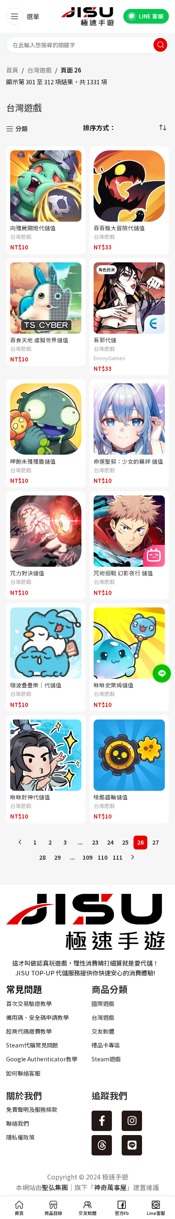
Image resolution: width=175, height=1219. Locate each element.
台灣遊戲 (39, 70)
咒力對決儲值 (27, 573)
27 (155, 842)
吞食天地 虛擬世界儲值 (39, 340)
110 (102, 857)
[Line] (132, 1145)
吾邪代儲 (105, 340)
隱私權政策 (20, 1137)
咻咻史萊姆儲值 (113, 685)
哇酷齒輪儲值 (111, 797)
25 (125, 842)
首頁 (12, 70)
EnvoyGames (109, 358)
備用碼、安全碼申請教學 (37, 1017)
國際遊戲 (103, 1003)
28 (42, 857)
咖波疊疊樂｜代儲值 (35, 685)
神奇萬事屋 (110, 1187)
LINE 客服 (151, 16)
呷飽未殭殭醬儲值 (33, 461)
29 (57, 857)
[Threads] (102, 1145)
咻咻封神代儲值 (30, 797)
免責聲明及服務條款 (31, 1109)
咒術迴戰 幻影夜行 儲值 (123, 573)
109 (87, 857)
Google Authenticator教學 (41, 1059)
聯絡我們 (17, 1123)
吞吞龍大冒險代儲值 (119, 228)
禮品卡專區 (106, 1045)
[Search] (160, 45)
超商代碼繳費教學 (29, 1031)
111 (117, 857)
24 (110, 842)
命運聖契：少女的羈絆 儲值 (128, 461)
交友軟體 (103, 1031)
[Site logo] (87, 15)
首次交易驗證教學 (29, 1003)
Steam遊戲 (106, 1059)
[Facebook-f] (102, 1121)
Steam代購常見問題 (32, 1045)
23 (95, 842)
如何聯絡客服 (23, 1073)
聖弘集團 (55, 1187)
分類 (21, 128)
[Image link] (85, 920)
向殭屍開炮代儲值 (33, 228)
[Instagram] (132, 1121)
